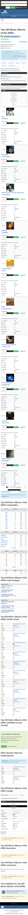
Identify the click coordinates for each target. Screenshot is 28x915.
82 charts (16, 474)
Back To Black (5, 154)
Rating (13, 804)
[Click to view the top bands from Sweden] (6, 565)
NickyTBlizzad (15, 690)
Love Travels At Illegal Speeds (7, 611)
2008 (6, 526)
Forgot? (25, 7)
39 (14, 327)
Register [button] (13, 7)
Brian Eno (4, 592)
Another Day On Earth (6, 591)
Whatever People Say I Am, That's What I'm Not (13, 192)
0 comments (9, 51)
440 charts (16, 398)
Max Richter (6, 460)
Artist (13, 104)
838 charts (16, 284)
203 (14, 291)
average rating (16, 55)
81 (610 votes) (17, 407)
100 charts (16, 436)
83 (14, 365)
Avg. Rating (13, 97)
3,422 (15, 481)
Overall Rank (13, 93)
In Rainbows (4, 230)
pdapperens (15, 672)
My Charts (4, 496)
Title (13, 103)
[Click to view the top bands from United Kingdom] (6, 554)
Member (13, 808)
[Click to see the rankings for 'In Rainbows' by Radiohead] (10, 225)
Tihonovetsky (15, 634)
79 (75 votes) (16, 483)
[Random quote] (16, 16)
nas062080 (15, 700)
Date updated (13, 806)
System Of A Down (7, 308)
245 (14, 329)
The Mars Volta (6, 346)
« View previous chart (5, 41)
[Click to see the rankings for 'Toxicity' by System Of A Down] (10, 301)
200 (16, 218)
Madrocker (15, 681)
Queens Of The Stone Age (8, 608)
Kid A (3, 116)
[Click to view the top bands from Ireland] (6, 563)
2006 (6, 523)
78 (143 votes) (17, 445)
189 (14, 177)
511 (14, 367)
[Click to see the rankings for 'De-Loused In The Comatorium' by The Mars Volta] (10, 339)
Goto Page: (18, 487)
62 (15, 180)
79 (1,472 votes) (17, 293)
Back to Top (14, 903)
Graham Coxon (4, 544)
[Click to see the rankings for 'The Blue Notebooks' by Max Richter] (10, 453)
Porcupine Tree (6, 384)
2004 (6, 519)
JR (14, 644)
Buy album (3, 121)
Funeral (2, 602)
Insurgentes (4, 420)
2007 (6, 524)
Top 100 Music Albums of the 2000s (19, 623)
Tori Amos (3, 546)
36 (15, 409)
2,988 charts (16, 246)
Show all (14, 547)
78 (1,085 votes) (17, 331)
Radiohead (5, 118)
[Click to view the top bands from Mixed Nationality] (6, 561)
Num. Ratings (13, 99)
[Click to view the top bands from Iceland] (6, 559)
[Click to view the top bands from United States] (6, 556)
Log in (11, 76)
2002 (6, 515)
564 (16, 142)
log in (14, 56)
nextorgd (15, 653)
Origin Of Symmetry (6, 268)
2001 (6, 514)
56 (14, 478)
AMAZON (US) (22, 199)
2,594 (15, 443)
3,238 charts (16, 132)
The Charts (14, 70)
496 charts (16, 360)
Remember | (20, 7)
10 (14, 402)
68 (14, 215)
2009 (6, 528)
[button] (2, 20)
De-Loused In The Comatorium (9, 344)
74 (14, 403)
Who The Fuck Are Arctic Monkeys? (8, 595)
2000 (6, 512)
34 (14, 289)
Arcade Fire (4, 603)
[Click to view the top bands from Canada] (6, 558)
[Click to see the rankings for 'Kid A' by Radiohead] (10, 111)
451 (14, 405)
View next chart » (23, 41)
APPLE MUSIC (10, 199)
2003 (6, 517)
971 (16, 816)
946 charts (16, 170)
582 (14, 479)
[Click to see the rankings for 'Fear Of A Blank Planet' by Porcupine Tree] (10, 377)
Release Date (13, 101)
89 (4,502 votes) (18, 141)
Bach (15, 814)
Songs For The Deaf (5, 607)
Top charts (3, 833)
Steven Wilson (6, 422)
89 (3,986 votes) (18, 255)
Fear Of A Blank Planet (7, 382)
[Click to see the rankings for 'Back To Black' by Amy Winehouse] (10, 149)
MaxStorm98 (15, 625)
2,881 (16, 826)
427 (14, 441)
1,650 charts (16, 208)
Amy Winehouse (6, 156)
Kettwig (14, 709)
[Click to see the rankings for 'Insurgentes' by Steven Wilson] (10, 415)
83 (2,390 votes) (17, 217)
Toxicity (3, 306)
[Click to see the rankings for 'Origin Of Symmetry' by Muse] (10, 263)
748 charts (16, 322)
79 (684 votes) (17, 369)
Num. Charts (13, 95)
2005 (6, 521)
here (17, 762)
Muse (4, 270)
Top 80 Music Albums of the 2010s (19, 766)
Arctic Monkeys (6, 194)
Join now (4, 746)
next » (14, 487)
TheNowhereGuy (16, 662)
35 (14, 440)
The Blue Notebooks (6, 458)
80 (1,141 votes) (17, 179)
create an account (21, 56)
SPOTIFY (16, 199)
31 (14, 175)
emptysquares (12, 36)
